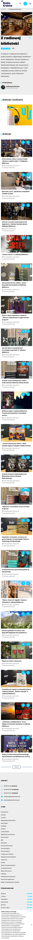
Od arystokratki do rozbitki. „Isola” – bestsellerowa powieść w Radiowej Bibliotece (14, 285)
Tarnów (3, 817)
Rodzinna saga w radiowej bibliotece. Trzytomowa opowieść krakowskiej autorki (14, 413)
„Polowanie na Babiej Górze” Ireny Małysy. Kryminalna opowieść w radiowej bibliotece (16, 724)
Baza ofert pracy (6, 871)
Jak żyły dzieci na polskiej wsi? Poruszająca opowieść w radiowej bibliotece (13, 350)
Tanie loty (4, 860)
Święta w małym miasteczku (12, 661)
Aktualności (4, 812)
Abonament (4, 837)
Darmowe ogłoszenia (7, 879)
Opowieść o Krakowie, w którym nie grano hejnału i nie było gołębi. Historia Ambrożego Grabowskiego (15, 539)
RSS (13, 48)
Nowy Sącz (4, 823)
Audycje (3, 9)
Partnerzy (4, 843)
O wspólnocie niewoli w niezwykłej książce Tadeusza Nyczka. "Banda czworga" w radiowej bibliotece (16, 691)
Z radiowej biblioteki (14, 9)
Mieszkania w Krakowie (8, 876)
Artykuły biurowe (6, 868)
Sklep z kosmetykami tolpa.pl (10, 882)
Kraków (3, 815)
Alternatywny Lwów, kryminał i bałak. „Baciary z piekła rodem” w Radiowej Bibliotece (15, 161)
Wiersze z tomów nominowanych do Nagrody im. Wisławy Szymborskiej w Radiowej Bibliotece (14, 224)
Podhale (3, 826)
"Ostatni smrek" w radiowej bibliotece (15, 254)
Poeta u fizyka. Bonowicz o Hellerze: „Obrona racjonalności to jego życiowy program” (15, 318)
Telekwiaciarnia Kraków (8, 857)
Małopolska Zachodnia (8, 820)
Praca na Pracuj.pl (6, 845)
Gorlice (3, 829)
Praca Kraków (5, 848)
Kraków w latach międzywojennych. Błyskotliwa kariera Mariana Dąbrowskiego (14, 476)
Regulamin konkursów (8, 834)
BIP (2, 840)
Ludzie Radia (5, 831)
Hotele (3, 862)
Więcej (16, 767)
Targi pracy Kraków (7, 854)
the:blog (3, 874)
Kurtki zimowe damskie (8, 865)
